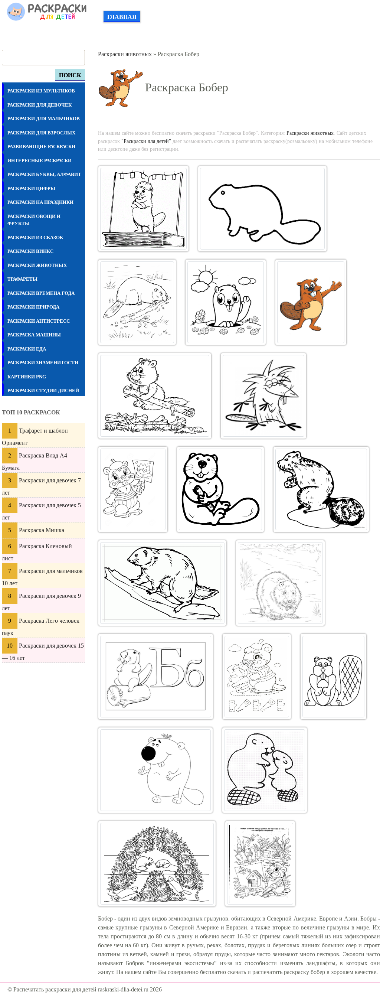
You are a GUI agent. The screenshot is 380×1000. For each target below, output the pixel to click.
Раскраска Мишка (41, 530)
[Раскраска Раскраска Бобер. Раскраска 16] (155, 770)
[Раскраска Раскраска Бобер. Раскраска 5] (311, 302)
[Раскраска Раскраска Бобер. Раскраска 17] (264, 770)
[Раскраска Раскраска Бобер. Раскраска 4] (225, 302)
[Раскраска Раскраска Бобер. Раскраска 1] (143, 209)
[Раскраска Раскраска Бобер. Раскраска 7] (263, 396)
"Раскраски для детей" (146, 141)
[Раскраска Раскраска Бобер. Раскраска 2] (262, 209)
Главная (122, 17)
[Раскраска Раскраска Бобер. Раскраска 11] (162, 583)
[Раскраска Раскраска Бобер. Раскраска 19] (260, 864)
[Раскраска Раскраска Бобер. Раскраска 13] (156, 676)
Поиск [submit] (70, 75)
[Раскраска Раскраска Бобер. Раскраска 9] (220, 489)
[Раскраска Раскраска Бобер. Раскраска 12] (280, 583)
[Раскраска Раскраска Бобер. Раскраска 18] (157, 864)
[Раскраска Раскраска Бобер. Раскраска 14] (256, 676)
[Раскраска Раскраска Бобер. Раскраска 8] (133, 489)
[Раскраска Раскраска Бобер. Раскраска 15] (333, 676)
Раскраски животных (125, 54)
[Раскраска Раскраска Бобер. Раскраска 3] (137, 302)
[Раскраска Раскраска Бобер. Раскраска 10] (321, 489)
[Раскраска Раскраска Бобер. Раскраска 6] (155, 396)
